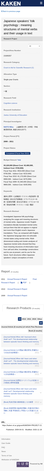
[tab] (23, 308)
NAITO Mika (8, 127)
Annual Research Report (17, 279)
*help (19, 160)
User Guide (5, 443)
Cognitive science (10, 103)
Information (5, 439)
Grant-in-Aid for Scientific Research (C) (19, 68)
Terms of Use (6, 456)
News (3, 451)
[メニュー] (41, 3)
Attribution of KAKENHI (10, 460)
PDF (24, 283)
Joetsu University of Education (15, 115)
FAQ (3, 447)
